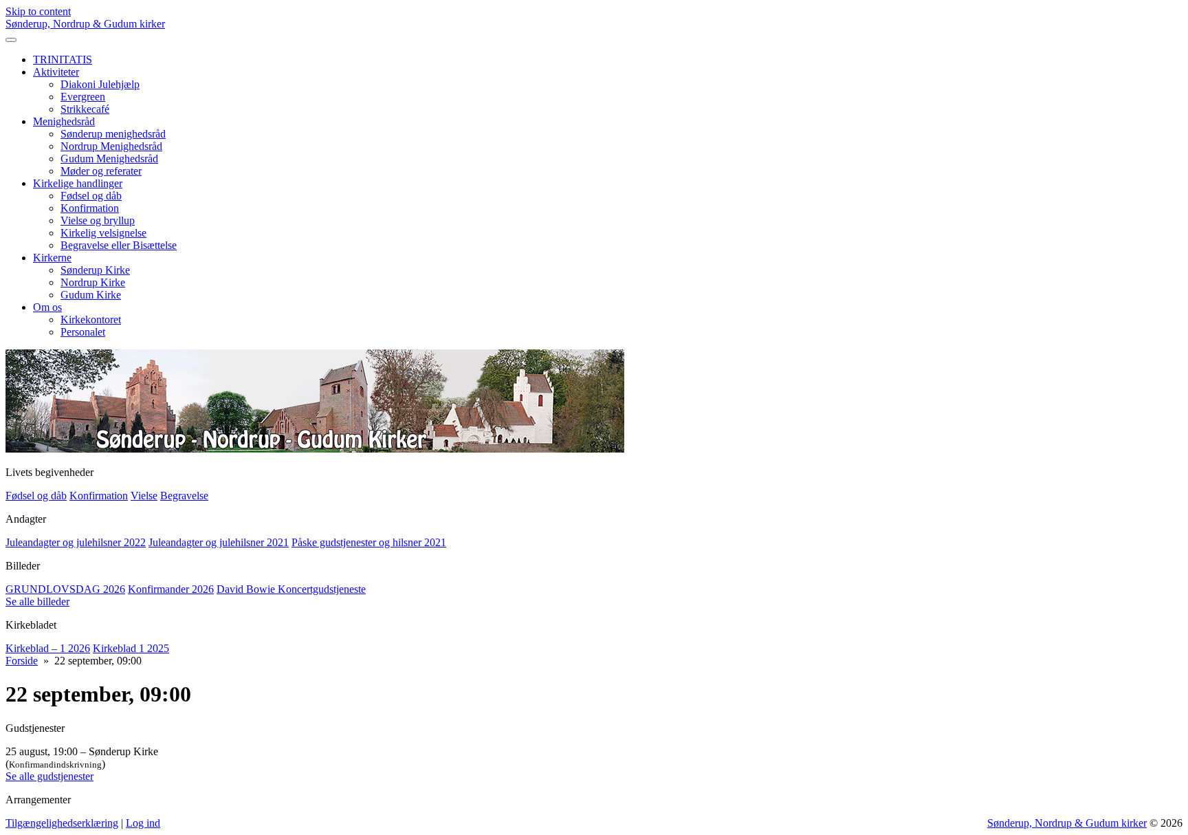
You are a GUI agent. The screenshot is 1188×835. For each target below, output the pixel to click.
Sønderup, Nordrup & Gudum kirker (85, 24)
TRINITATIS (62, 59)
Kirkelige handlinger (77, 183)
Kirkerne (52, 257)
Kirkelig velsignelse (103, 233)
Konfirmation (89, 208)
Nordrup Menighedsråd (111, 146)
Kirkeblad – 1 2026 (48, 648)
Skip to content (38, 11)
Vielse (144, 495)
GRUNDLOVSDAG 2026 (65, 589)
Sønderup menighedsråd (113, 134)
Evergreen (82, 96)
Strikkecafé (84, 109)
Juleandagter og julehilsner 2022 (76, 542)
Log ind (143, 823)
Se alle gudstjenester (50, 776)
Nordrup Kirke (92, 282)
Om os (47, 307)
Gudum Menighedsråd (109, 158)
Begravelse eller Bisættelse (118, 245)
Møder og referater (101, 171)
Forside (22, 660)
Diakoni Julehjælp (100, 84)
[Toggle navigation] (11, 40)
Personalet (82, 332)
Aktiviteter (56, 72)
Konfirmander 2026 (171, 589)
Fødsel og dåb (91, 196)
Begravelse (184, 495)
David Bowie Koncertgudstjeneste (291, 589)
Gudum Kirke (90, 295)
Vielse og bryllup (97, 220)
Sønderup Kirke (95, 270)
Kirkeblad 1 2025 (131, 648)
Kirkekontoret (90, 319)
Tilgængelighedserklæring (62, 823)
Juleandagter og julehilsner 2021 (218, 542)
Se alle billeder (37, 601)
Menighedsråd (64, 121)
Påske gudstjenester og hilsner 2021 (369, 542)
